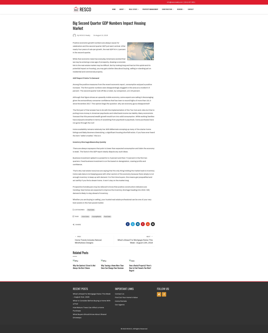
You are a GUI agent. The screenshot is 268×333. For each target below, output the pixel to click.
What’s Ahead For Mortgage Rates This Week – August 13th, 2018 (135, 240)
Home (114, 9)
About (121, 9)
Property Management (150, 9)
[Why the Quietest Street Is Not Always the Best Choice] (75, 261)
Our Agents (119, 305)
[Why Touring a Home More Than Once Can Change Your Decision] (103, 261)
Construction (167, 9)
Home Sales (85, 216)
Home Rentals (121, 301)
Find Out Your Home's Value (126, 297)
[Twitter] (159, 294)
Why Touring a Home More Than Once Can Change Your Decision (112, 266)
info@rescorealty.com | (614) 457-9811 (181, 2)
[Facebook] (164, 294)
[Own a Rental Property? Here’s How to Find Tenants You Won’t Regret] (132, 261)
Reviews (180, 9)
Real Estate (133, 9)
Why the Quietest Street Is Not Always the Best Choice (84, 266)
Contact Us (119, 294)
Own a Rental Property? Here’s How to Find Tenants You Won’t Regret (140, 268)
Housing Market (96, 216)
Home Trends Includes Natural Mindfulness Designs (88, 240)
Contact (191, 9)
